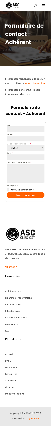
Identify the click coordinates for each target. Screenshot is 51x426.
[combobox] (25, 148)
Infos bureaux (12, 311)
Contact (10, 387)
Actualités (10, 380)
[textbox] (23, 148)
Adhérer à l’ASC (13, 291)
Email (10, 134)
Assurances (11, 324)
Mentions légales (14, 393)
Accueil (9, 354)
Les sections (12, 367)
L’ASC (8, 360)
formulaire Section (34, 83)
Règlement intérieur (16, 317)
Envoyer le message (25, 195)
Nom (9, 125)
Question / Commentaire (19, 162)
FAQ (7, 330)
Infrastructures (13, 304)
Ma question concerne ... (19, 144)
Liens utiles (11, 374)
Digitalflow (33, 418)
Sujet (10, 153)
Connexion (11, 266)
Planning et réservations (18, 297)
